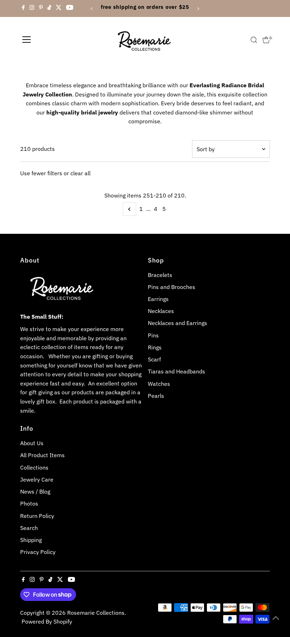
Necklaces (161, 310)
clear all (80, 173)
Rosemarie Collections (95, 612)
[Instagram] (32, 8)
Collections (34, 467)
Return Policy (37, 515)
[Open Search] (254, 40)
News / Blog (35, 491)
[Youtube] (69, 8)
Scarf (154, 359)
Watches (159, 383)
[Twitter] (58, 8)
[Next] (198, 9)
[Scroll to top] (276, 618)
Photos (29, 503)
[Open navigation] (26, 40)
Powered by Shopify (47, 621)
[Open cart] (266, 40)
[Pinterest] (41, 8)
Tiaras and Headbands (176, 371)
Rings (155, 347)
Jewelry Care (36, 479)
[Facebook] (23, 8)
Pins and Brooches (171, 286)
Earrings (158, 298)
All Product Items (42, 455)
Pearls (156, 395)
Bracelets (160, 274)
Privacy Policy (38, 551)
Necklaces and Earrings (177, 322)
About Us (32, 443)
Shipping (31, 539)
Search (29, 527)
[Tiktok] (49, 8)
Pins (153, 335)
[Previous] (92, 9)
